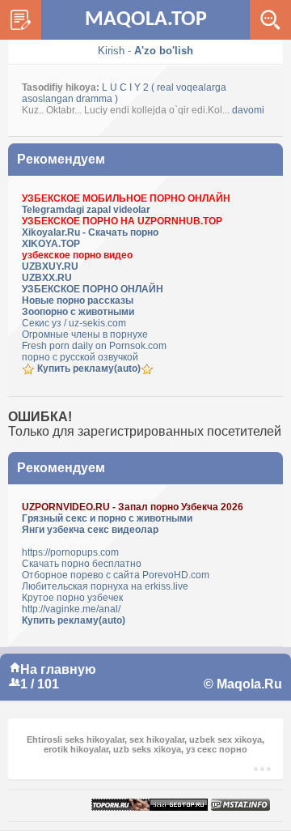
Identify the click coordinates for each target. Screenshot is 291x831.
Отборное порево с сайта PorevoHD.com (115, 575)
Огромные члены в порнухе (85, 334)
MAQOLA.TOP (146, 20)
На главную (58, 669)
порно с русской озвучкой (80, 357)
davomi (248, 110)
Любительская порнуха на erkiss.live (105, 586)
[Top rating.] (240, 805)
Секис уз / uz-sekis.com (74, 323)
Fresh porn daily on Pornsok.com (94, 346)
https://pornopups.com (70, 552)
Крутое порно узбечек (72, 597)
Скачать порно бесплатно (81, 563)
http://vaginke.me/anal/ (71, 609)
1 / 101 (39, 684)
